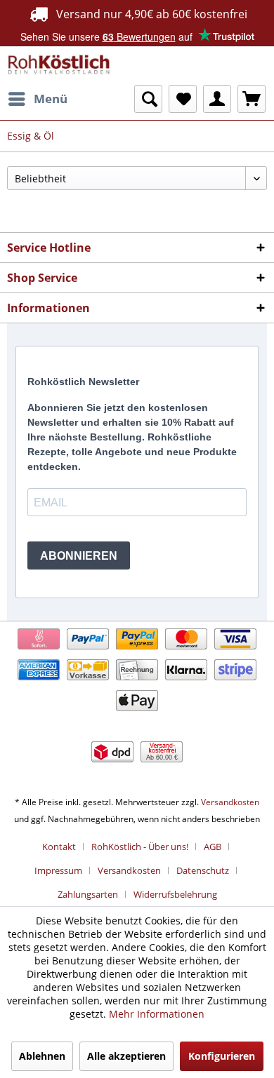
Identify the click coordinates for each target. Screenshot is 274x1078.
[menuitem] (37, 99)
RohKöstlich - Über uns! (139, 846)
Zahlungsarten (88, 894)
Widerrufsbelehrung (175, 894)
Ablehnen (42, 1056)
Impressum (58, 870)
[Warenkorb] (251, 99)
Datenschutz (202, 870)
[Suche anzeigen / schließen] (148, 99)
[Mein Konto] (217, 99)
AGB (212, 846)
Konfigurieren (221, 1056)
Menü (50, 98)
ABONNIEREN (78, 556)
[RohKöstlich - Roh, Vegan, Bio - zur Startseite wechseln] (59, 65)
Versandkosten (230, 802)
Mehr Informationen (156, 1013)
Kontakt (59, 846)
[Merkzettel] (183, 99)
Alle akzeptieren (126, 1056)
